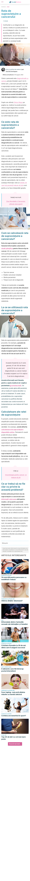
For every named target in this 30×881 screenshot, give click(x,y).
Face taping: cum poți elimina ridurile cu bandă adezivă (13, 693)
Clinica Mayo (18, 102)
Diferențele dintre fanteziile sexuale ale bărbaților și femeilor (14, 623)
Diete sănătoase (6, 667)
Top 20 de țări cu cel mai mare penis (13, 738)
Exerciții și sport (6, 575)
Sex (2, 620)
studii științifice (7, 248)
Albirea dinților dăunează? (12, 601)
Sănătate (3, 6)
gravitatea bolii (15, 385)
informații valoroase (8, 499)
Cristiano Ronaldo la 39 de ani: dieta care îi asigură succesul (13, 646)
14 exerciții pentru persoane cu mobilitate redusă (13, 578)
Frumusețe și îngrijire (8, 599)
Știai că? (3, 735)
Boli (8, 6)
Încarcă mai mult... (15, 744)
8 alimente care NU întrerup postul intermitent (12, 670)
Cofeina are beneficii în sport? (13, 716)
